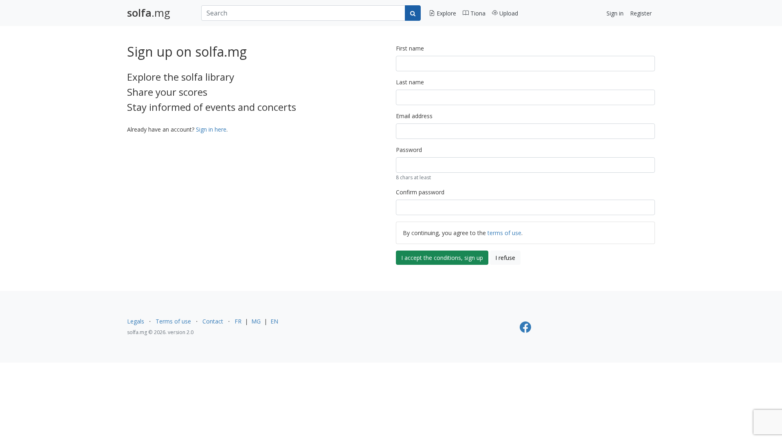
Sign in (615, 13)
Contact (212, 321)
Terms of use (173, 321)
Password (409, 150)
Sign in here (211, 129)
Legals (135, 321)
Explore (445, 13)
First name (410, 48)
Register (641, 13)
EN (274, 321)
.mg (148, 13)
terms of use (504, 233)
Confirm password (420, 192)
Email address (414, 116)
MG (256, 321)
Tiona (477, 13)
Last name (410, 82)
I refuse (505, 258)
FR (238, 321)
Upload (508, 13)
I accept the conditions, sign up (442, 258)
